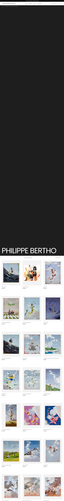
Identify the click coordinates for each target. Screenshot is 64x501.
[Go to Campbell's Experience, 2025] (11, 308)
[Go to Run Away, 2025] (32, 344)
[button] (53, 3)
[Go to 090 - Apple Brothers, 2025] (32, 308)
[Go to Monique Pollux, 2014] (32, 272)
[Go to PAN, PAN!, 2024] (52, 451)
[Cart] (62, 3)
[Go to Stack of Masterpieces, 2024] (11, 415)
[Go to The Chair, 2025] (52, 308)
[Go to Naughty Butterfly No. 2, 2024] (52, 415)
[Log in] (60, 3)
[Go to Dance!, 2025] (11, 272)
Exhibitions (40, 3)
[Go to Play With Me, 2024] (52, 486)
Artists (34, 3)
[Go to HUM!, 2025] (52, 272)
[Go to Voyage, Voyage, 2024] (11, 486)
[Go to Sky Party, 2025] (11, 379)
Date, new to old (57, 257)
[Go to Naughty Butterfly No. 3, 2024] (32, 415)
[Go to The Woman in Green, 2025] (32, 379)
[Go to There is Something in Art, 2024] (11, 451)
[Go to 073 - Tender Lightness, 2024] (32, 486)
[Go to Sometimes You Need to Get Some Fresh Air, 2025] (52, 344)
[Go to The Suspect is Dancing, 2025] (11, 344)
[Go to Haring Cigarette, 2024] (52, 379)
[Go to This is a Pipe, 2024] (32, 451)
